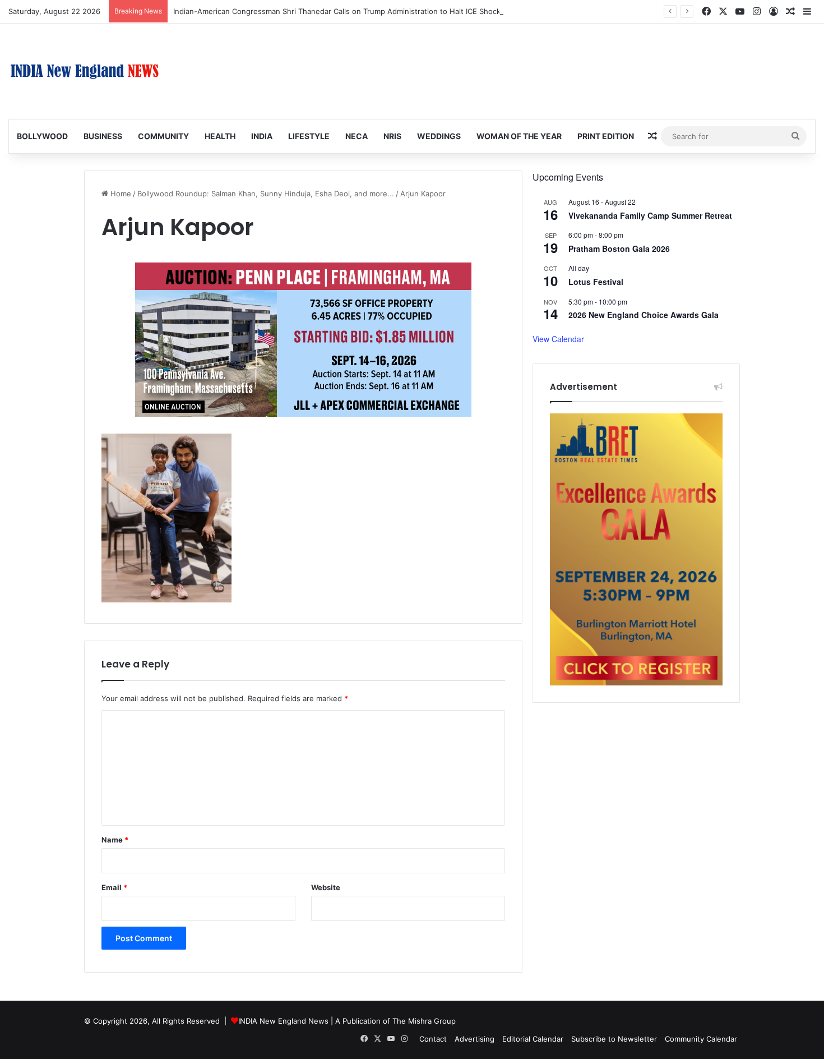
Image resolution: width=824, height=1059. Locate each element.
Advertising (474, 1038)
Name (114, 839)
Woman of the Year (519, 136)
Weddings (439, 136)
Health (220, 136)
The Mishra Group (424, 1020)
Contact (433, 1038)
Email (114, 887)
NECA (356, 136)
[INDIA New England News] (84, 71)
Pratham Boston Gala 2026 (619, 248)
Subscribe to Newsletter (614, 1038)
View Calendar (558, 338)
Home (119, 193)
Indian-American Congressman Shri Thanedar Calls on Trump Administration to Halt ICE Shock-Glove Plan (356, 11)
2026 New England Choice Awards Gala (643, 314)
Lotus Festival (595, 281)
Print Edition (605, 136)
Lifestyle (309, 136)
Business (103, 136)
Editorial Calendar (532, 1038)
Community (163, 136)
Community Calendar (701, 1038)
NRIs (392, 136)
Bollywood (42, 136)
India (261, 136)
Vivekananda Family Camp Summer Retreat (650, 215)
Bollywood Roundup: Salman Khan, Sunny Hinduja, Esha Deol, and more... (265, 193)
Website (325, 887)
